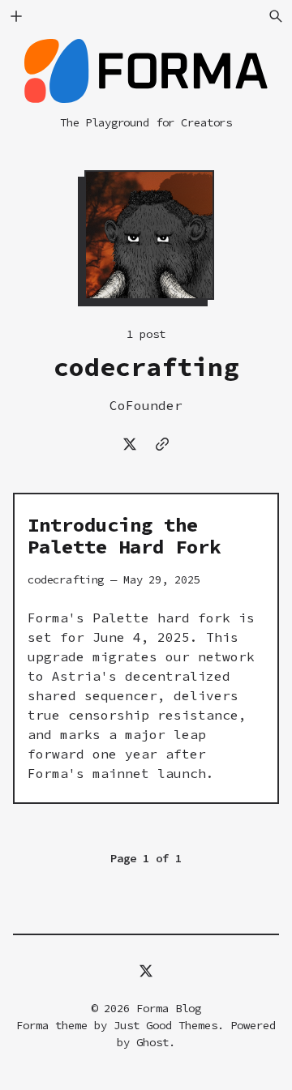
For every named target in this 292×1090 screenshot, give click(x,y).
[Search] (276, 16)
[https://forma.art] (162, 444)
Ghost (152, 1042)
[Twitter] (130, 444)
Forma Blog (168, 1008)
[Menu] (16, 16)
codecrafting (66, 579)
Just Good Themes (165, 1025)
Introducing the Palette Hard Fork (124, 536)
